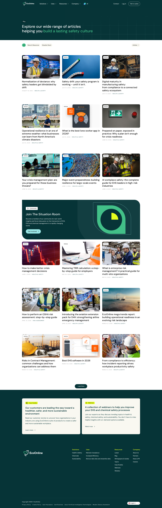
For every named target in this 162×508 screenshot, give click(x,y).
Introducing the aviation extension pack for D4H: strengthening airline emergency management (80, 317)
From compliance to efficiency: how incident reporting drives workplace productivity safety (118, 363)
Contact (116, 4)
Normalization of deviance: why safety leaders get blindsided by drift (39, 84)
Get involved (32, 231)
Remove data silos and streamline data (98, 459)
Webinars (117, 468)
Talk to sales (134, 4)
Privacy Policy (26, 504)
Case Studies (119, 465)
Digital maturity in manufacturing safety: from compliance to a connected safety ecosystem (119, 86)
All (24, 45)
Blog (116, 456)
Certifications (58, 504)
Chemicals (75, 456)
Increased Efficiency (92, 456)
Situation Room (46, 45)
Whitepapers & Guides (122, 459)
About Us (136, 453)
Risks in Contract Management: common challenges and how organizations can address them (39, 363)
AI (87, 4)
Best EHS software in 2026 (76, 360)
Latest (117, 453)
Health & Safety (77, 453)
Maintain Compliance (92, 453)
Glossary (117, 471)
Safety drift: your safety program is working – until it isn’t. (80, 83)
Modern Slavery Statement (101, 504)
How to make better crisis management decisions (35, 269)
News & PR (136, 459)
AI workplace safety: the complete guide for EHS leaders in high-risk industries (120, 182)
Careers (135, 462)
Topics (117, 462)
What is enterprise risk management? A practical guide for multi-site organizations (121, 271)
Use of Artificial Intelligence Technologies (78, 504)
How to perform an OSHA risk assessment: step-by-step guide (39, 316)
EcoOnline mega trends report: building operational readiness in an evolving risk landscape (121, 317)
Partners (135, 456)
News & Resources (33, 45)
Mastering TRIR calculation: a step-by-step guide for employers (80, 269)
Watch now (89, 426)
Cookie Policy (36, 504)
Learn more (29, 430)
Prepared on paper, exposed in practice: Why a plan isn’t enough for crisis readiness (120, 133)
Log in (124, 4)
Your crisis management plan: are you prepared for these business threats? (39, 182)
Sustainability (76, 459)
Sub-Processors (48, 504)
